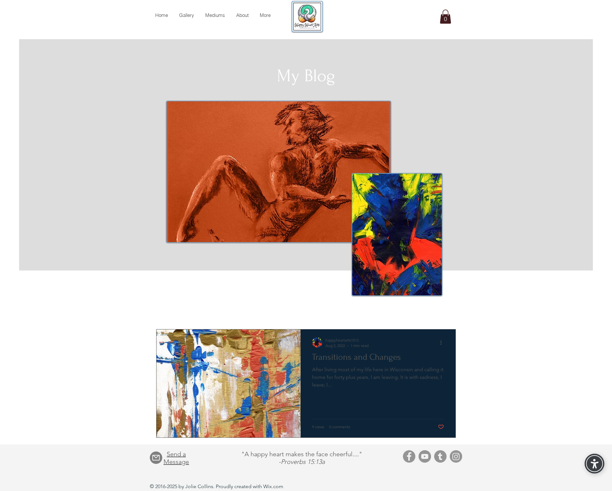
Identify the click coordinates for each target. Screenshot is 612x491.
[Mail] (156, 457)
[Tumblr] (440, 456)
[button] (445, 17)
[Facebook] (409, 456)
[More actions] (443, 342)
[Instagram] (456, 456)
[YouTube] (425, 456)
